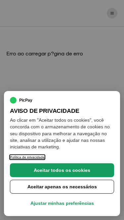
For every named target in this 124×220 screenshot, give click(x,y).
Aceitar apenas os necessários (62, 186)
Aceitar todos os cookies (62, 170)
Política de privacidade (27, 157)
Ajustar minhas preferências (62, 203)
